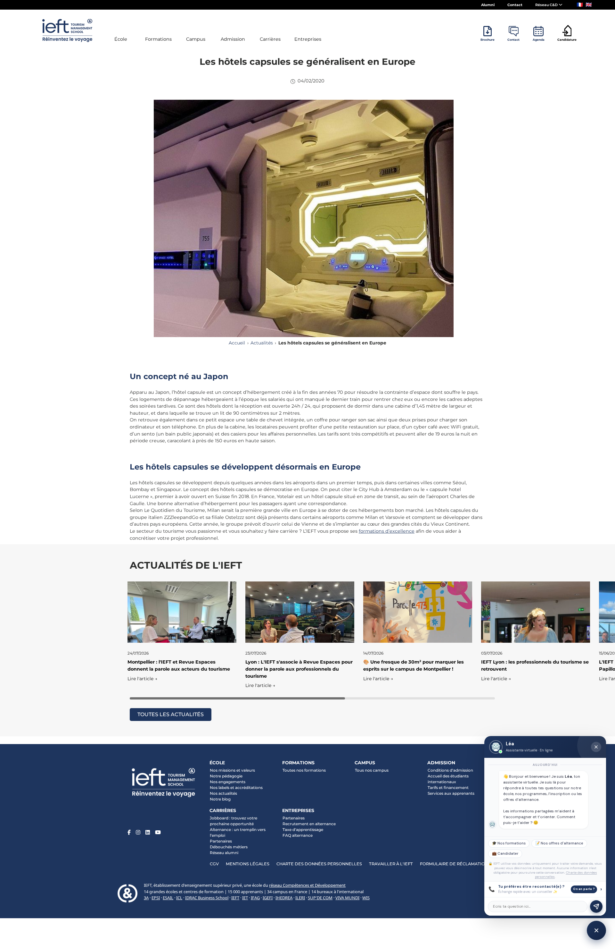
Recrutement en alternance (309, 823)
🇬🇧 (589, 5)
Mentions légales (247, 863)
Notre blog (220, 799)
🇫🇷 (580, 5)
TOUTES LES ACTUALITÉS (170, 714)
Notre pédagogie (226, 776)
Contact (514, 5)
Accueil (237, 343)
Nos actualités (223, 793)
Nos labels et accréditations (236, 787)
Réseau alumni (224, 852)
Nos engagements (227, 781)
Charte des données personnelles (319, 863)
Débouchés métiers (229, 846)
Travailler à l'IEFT (391, 863)
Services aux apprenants (451, 793)
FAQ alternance (298, 835)
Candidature (567, 39)
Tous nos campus (372, 770)
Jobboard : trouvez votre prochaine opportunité (233, 821)
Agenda (539, 39)
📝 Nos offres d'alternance (559, 843)
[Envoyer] (596, 906)
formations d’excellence (386, 531)
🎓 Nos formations (509, 843)
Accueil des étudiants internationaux (448, 779)
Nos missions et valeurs (232, 770)
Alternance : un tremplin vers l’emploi (238, 832)
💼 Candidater (505, 853)
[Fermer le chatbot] (596, 747)
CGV (214, 863)
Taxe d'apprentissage (303, 829)
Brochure (487, 39)
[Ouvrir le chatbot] (596, 930)
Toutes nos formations (304, 770)
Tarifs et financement (448, 787)
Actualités (261, 343)
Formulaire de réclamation (454, 863)
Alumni (488, 5)
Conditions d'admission (450, 770)
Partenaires (221, 841)
